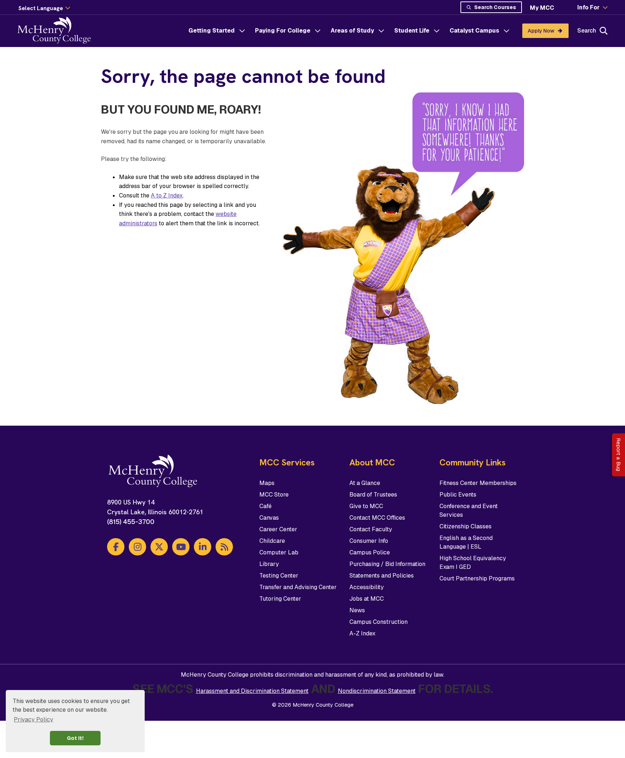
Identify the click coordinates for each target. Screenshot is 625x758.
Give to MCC (366, 506)
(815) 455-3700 (130, 522)
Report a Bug (618, 454)
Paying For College (282, 30)
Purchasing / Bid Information (387, 564)
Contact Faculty (370, 529)
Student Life (411, 30)
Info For (588, 7)
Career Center (278, 529)
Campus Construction (378, 622)
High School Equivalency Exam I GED (472, 562)
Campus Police (369, 552)
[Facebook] (115, 546)
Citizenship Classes (465, 526)
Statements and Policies (381, 575)
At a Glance (364, 483)
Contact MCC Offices (377, 517)
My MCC (542, 8)
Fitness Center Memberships (477, 483)
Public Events (457, 494)
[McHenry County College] (57, 31)
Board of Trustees (373, 494)
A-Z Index (362, 633)
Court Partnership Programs (477, 578)
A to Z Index (167, 195)
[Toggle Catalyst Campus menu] (506, 30)
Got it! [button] (75, 738)
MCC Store (274, 494)
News (357, 610)
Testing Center (278, 575)
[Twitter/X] (159, 546)
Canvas (269, 517)
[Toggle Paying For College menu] (317, 30)
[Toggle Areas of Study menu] (381, 30)
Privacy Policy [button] (33, 719)
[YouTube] (181, 546)
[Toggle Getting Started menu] (242, 30)
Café (265, 506)
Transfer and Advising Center (298, 587)
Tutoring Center (280, 598)
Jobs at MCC (366, 598)
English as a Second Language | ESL (466, 542)
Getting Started (211, 30)
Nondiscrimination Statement (377, 691)
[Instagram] (137, 546)
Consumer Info (368, 541)
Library (269, 564)
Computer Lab (278, 552)
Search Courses (495, 7)
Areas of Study (352, 30)
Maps (267, 483)
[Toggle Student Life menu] (436, 30)
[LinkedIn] (202, 546)
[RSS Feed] (224, 546)
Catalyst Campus (474, 30)
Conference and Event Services (468, 510)
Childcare (272, 541)
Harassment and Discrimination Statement (252, 691)
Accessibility (366, 587)
